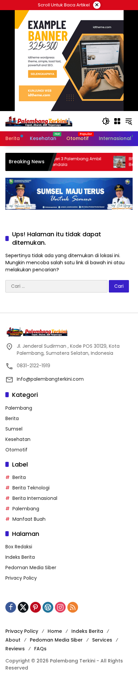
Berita (12, 418)
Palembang (18, 408)
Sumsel (13, 428)
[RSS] (72, 607)
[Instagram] (60, 607)
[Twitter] (23, 607)
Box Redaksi (18, 546)
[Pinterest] (35, 607)
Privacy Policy (21, 578)
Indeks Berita (20, 557)
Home (55, 631)
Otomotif (16, 449)
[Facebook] (10, 607)
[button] (106, 121)
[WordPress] (48, 607)
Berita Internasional (34, 498)
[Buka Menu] (117, 121)
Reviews (15, 648)
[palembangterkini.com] (38, 120)
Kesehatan (17, 439)
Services (102, 640)
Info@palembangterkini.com (50, 379)
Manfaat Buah (29, 519)
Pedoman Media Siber (30, 567)
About (12, 640)
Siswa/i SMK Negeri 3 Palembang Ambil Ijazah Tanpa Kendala (53, 161)
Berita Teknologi (31, 487)
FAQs (40, 648)
